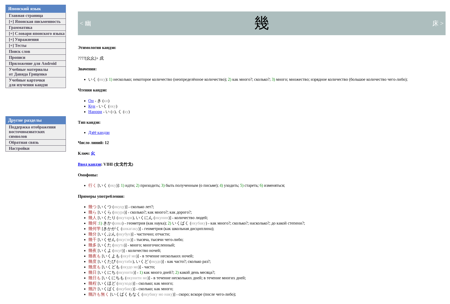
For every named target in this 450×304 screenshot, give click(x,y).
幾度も (94, 267)
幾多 (92, 245)
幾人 (92, 217)
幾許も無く (98, 294)
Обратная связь (24, 142)
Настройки (19, 148)
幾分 (92, 234)
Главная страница (26, 15)
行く (92, 185)
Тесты (18, 45)
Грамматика (20, 27)
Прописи (17, 57)
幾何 (92, 223)
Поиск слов (19, 51)
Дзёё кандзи (99, 132)
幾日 (92, 272)
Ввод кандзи (89, 164)
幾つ (92, 206)
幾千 (92, 239)
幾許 (92, 289)
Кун (91, 106)
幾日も (94, 278)
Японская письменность (34, 21)
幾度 (92, 261)
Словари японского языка (37, 33)
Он (91, 100)
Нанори (95, 111)
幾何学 (94, 228)
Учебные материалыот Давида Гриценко (28, 71)
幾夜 (92, 250)
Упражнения (24, 39)
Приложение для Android (33, 63)
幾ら (92, 212)
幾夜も (94, 256)
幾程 (92, 283)
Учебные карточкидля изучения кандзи (28, 82)
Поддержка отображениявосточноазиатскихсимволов (32, 132)
